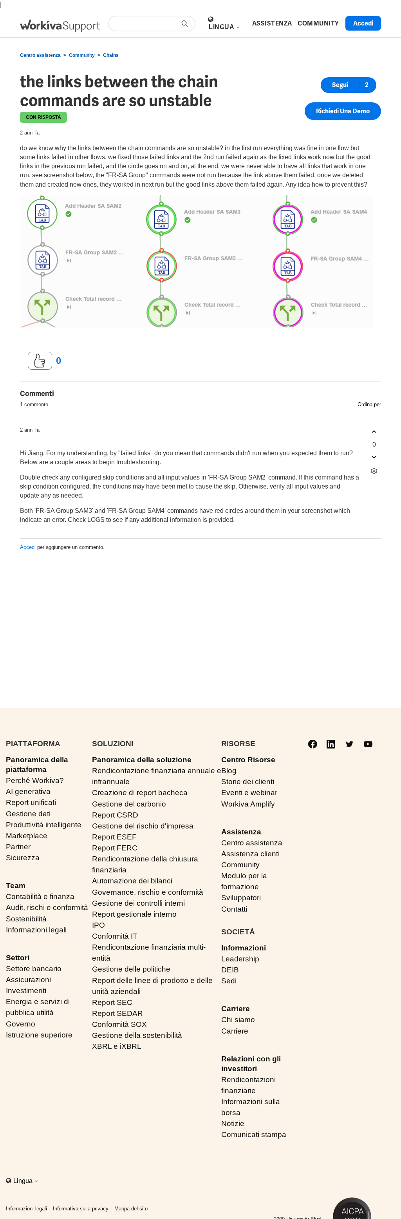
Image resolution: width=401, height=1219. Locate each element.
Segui (340, 85)
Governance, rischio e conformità (147, 892)
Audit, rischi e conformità (47, 907)
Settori (17, 958)
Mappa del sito (131, 1209)
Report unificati (31, 802)
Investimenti (26, 990)
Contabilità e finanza (40, 896)
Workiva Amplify (248, 804)
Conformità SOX (119, 1024)
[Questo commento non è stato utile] (374, 457)
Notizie (232, 1123)
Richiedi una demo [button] (343, 111)
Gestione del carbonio (129, 804)
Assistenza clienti (250, 854)
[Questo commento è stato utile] (374, 432)
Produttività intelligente (43, 825)
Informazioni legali (36, 930)
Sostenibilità (26, 919)
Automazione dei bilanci (132, 881)
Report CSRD (115, 815)
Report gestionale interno (134, 914)
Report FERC (114, 848)
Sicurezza (23, 858)
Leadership (240, 959)
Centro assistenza (40, 55)
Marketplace (26, 836)
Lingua (222, 27)
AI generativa (28, 791)
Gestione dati (28, 814)
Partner (18, 847)
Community (82, 55)
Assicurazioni (28, 980)
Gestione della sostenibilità (137, 1035)
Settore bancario (33, 969)
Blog (229, 771)
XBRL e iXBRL (116, 1046)
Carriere (235, 1009)
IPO (98, 925)
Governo (20, 1024)
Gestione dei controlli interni (138, 903)
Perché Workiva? (35, 780)
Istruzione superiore (39, 1035)
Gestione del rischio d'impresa (142, 826)
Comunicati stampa (253, 1134)
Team (15, 885)
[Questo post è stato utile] (40, 361)
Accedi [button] (363, 23)
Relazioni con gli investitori (251, 1064)
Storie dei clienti (247, 782)
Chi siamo (238, 1020)
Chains (111, 55)
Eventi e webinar (249, 792)
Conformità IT (114, 936)
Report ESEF (114, 837)
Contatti (234, 909)
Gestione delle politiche (131, 969)
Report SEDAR (117, 1013)
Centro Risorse (248, 760)
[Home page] (60, 26)
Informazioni (243, 948)
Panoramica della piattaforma (37, 765)
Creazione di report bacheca (140, 792)
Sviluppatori (241, 898)
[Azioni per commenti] (374, 471)
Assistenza (241, 832)
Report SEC (112, 1002)
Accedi (28, 547)
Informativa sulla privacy (80, 1209)
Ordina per (369, 404)
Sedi (229, 981)
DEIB (230, 970)
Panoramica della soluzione (141, 760)
